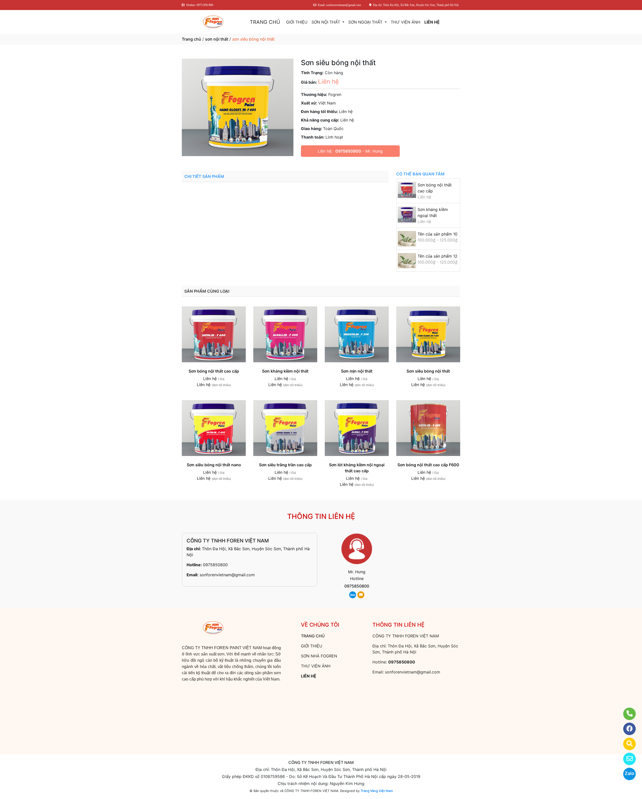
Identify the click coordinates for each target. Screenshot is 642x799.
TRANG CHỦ (265, 22)
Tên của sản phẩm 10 (437, 234)
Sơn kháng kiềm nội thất (285, 371)
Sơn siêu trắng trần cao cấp (285, 464)
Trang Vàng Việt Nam (377, 791)
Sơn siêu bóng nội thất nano (214, 464)
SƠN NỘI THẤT (326, 22)
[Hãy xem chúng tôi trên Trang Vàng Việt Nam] (626, 744)
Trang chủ (191, 39)
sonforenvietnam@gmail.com (227, 574)
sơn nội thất (216, 39)
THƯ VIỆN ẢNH (405, 22)
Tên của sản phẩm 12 (437, 256)
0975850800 (348, 151)
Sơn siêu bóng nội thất (428, 371)
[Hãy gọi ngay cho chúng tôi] (626, 714)
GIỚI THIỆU (296, 22)
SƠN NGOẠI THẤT (366, 22)
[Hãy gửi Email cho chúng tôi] (626, 759)
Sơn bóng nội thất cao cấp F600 (428, 464)
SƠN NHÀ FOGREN (319, 655)
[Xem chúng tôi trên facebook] (626, 729)
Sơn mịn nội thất (356, 371)
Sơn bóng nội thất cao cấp (214, 371)
